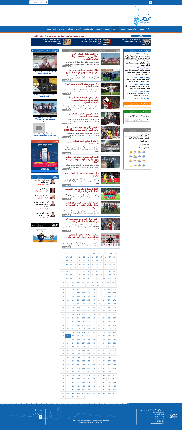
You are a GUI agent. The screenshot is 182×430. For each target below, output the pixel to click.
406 (78, 379)
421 (99, 382)
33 (80, 260)
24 (97, 257)
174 (73, 303)
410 (99, 379)
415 (68, 382)
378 (104, 368)
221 (88, 318)
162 (68, 300)
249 (63, 329)
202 (104, 311)
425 (63, 386)
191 (104, 307)
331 (88, 354)
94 (62, 278)
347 (114, 357)
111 (88, 282)
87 (88, 275)
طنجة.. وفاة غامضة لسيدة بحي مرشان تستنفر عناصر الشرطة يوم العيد (91, 41)
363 (83, 364)
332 (94, 354)
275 (83, 336)
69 (67, 271)
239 (68, 325)
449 (73, 393)
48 (88, 264)
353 (88, 361)
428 (78, 386)
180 (104, 303)
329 (78, 354)
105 (114, 278)
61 (88, 268)
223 (99, 318)
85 (80, 275)
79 (110, 271)
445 (109, 389)
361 (73, 364)
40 (110, 260)
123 (93, 286)
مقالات (55, 177)
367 (104, 364)
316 (68, 350)
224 (104, 318)
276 (88, 336)
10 (94, 253)
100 (89, 278)
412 (109, 379)
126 (108, 286)
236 (109, 321)
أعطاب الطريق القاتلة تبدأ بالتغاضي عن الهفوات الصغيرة (41, 204)
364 (88, 364)
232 (88, 321)
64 (101, 268)
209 (83, 314)
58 (75, 268)
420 (94, 382)
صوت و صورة (52, 50)
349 (68, 361)
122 (88, 286)
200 (94, 311)
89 (97, 275)
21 (84, 257)
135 (99, 289)
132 (83, 289)
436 (63, 389)
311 (99, 346)
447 (63, 393)
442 (94, 389)
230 (78, 321)
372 (73, 368)
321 (94, 350)
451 (83, 393)
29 (62, 260)
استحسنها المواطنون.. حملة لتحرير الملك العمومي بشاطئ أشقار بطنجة (51, 41)
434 (109, 386)
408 (88, 379)
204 (114, 311)
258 (109, 329)
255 (94, 329)
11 (98, 253)
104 (109, 278)
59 (80, 268)
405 (73, 379)
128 (63, 289)
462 (83, 397)
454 (99, 393)
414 (63, 382)
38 (101, 260)
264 (83, 332)
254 (88, 329)
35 (88, 260)
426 (68, 386)
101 (94, 278)
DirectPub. (99, 422)
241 (78, 325)
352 (83, 361)
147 (104, 293)
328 (73, 354)
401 (109, 375)
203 (109, 311)
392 (63, 375)
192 (109, 307)
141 (73, 293)
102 (99, 278)
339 (73, 357)
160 (114, 296)
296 (78, 343)
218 (73, 318)
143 (83, 293)
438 (73, 389)
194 (63, 311)
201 (99, 311)
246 (104, 325)
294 (68, 343)
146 (99, 293)
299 (94, 343)
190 (99, 307)
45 (75, 264)
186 (78, 307)
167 (94, 300)
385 (83, 372)
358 (114, 361)
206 (68, 314)
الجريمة (99, 29)
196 (73, 311)
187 (83, 307)
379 (109, 368)
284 (73, 339)
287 (88, 339)
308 (83, 346)
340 (78, 357)
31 (71, 260)
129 (68, 289)
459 (68, 397)
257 (104, 329)
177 (88, 303)
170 (109, 300)
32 (75, 260)
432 (99, 386)
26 (105, 257)
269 (109, 332)
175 (78, 303)
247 (109, 325)
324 (109, 350)
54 (114, 264)
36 (93, 260)
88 (93, 275)
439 (78, 389)
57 (71, 268)
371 (68, 368)
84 (75, 275)
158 (104, 296)
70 (71, 271)
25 (101, 257)
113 (98, 282)
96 (71, 278)
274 (78, 336)
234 (99, 321)
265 (88, 332)
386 (88, 372)
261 (68, 332)
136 (104, 289)
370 (63, 368)
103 (104, 278)
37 (97, 260)
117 (63, 286)
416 (73, 382)
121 (83, 286)
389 (104, 372)
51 (101, 264)
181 (109, 303)
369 (114, 364)
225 (109, 318)
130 (73, 289)
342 (88, 357)
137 (109, 289)
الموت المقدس (44, 189)
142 (78, 293)
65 (105, 268)
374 (83, 368)
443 (99, 389)
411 (104, 379)
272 (68, 336)
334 (104, 354)
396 (83, 375)
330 (83, 354)
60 (84, 268)
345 (104, 357)
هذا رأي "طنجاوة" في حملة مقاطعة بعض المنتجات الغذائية (45, 72)
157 (99, 296)
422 (104, 382)
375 (88, 368)
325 (114, 350)
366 (99, 364)
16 (62, 257)
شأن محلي (132, 29)
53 (110, 264)
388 (99, 372)
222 (94, 318)
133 (88, 289)
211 (94, 314)
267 (99, 332)
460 (73, 397)
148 (109, 293)
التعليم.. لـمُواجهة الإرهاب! (41, 195)
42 (62, 264)
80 (114, 271)
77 (101, 271)
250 (68, 329)
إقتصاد (107, 29)
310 (94, 346)
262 (73, 332)
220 (83, 318)
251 (73, 329)
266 (94, 332)
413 (114, 379)
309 (88, 346)
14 (111, 253)
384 (78, 372)
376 (94, 368)
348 (63, 361)
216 (63, 318)
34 (84, 260)
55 (62, 268)
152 (73, 296)
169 (104, 300)
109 (78, 282)
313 (109, 346)
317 (73, 350)
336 (114, 354)
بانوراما (70, 29)
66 (110, 268)
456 (109, 393)
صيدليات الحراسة (142, 144)
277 (94, 336)
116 (113, 282)
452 (88, 393)
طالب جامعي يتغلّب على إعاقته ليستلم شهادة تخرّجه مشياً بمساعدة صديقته (45, 134)
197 (78, 311)
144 (88, 293)
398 (94, 375)
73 (84, 271)
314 (114, 346)
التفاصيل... (66, 66)
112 (93, 282)
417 (78, 382)
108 (73, 282)
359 (63, 364)
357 (109, 361)
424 (114, 382)
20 (80, 257)
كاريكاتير (54, 225)
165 (83, 300)
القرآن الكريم (144, 135)
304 (63, 346)
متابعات (62, 29)
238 (63, 325)
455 (104, 393)
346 (109, 357)
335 (109, 354)
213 (104, 314)
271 (63, 336)
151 (68, 296)
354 (94, 361)
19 (75, 257)
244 (94, 325)
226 (114, 318)
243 (88, 325)
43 (67, 264)
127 (114, 286)
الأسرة (78, 29)
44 (71, 264)
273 (73, 336)
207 (73, 314)
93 (114, 275)
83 (71, 275)
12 (102, 253)
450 (78, 393)
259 (114, 329)
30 (67, 260)
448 (68, 393)
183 (63, 307)
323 (104, 350)
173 (68, 303)
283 (68, 339)
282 (63, 339)
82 (67, 275)
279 (104, 336)
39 (105, 260)
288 (94, 339)
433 (104, 386)
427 (73, 386)
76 (97, 271)
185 (73, 307)
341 (83, 357)
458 (63, 397)
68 (62, 271)
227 (63, 321)
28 (114, 257)
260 (63, 332)
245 (99, 325)
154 (83, 296)
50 (97, 264)
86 (84, 275)
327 (68, 354)
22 (88, 257)
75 (93, 271)
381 (63, 372)
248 (114, 325)
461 (78, 397)
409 (94, 379)
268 (104, 332)
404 (68, 379)
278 (99, 336)
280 (109, 336)
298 (88, 343)
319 (83, 350)
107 (68, 282)
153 (78, 296)
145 (94, 293)
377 (99, 368)
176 (83, 303)
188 (88, 307)
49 (93, 264)
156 (94, 296)
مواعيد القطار (144, 141)
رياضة (115, 29)
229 (73, 321)
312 (104, 346)
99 (84, 278)
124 (98, 286)
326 (63, 354)
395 (78, 375)
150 (63, 296)
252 (78, 329)
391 (114, 372)
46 (80, 264)
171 (114, 300)
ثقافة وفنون (88, 29)
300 (99, 343)
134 (94, 289)
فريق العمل (51, 29)
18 (71, 257)
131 (78, 289)
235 (104, 321)
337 (63, 357)
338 (68, 357)
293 (63, 343)
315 (63, 350)
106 (63, 282)
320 (88, 350)
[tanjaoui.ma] (142, 16)
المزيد (33, 50)
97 (75, 278)
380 (114, 368)
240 (73, 325)
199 (88, 311)
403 (63, 379)
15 (115, 253)
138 (114, 289)
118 (68, 286)
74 (88, 271)
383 (73, 372)
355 (99, 361)
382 (68, 372)
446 (114, 389)
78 (105, 271)
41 (114, 260)
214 (109, 314)
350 (73, 361)
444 (104, 389)
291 (109, 339)
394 (73, 375)
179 (99, 303)
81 (62, 275)
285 (78, 339)
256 (99, 329)
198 (83, 311)
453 (94, 393)
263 (78, 332)
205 (63, 314)
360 (68, 364)
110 (83, 282)
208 (78, 314)
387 (94, 372)
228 (68, 321)
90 (101, 275)
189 (94, 307)
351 (78, 361)
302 (109, 343)
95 (67, 278)
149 (114, 293)
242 (83, 325)
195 (68, 311)
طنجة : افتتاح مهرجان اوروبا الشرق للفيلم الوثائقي (45, 95)
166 (88, 300)
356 (104, 361)
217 (68, 318)
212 (99, 314)
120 (77, 286)
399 (99, 375)
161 (63, 300)
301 (104, 343)
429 (83, 386)
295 (73, 343)
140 (68, 293)
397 (88, 375)
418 (83, 382)
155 (88, 296)
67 (114, 268)
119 (73, 286)
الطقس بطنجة (143, 148)
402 (114, 375)
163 (73, 300)
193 (114, 307)
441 (88, 389)
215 (114, 314)
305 (68, 346)
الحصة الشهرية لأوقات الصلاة (138, 138)
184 (68, 307)
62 (93, 268)
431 (94, 386)
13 (106, 253)
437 (68, 389)
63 (97, 268)
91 (105, 275)
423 (109, 382)
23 (93, 257)
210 (88, 314)
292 (114, 339)
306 (73, 346)
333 (99, 354)
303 (114, 343)
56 (67, 268)
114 (103, 282)
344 (99, 357)
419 (88, 382)
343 (94, 357)
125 (103, 286)
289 (99, 339)
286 (83, 339)
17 (67, 257)
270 (114, 332)
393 (68, 375)
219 (78, 318)
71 (75, 271)
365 (94, 364)
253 (83, 329)
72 (80, 271)
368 (109, 364)
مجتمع (123, 29)
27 (110, 257)
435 (114, 386)
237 (114, 321)
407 (83, 379)
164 (78, 300)
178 (94, 303)
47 (84, 264)
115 (108, 282)
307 (78, 346)
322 (99, 350)
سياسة (142, 29)
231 (83, 321)
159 (109, 296)
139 (63, 293)
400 (104, 375)
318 (78, 350)
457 (114, 393)
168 (99, 300)
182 (114, 303)
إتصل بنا (38, 410)
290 (104, 339)
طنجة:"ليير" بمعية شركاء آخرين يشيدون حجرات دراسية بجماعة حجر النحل (45, 119)
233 (94, 321)
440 (83, 389)
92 (110, 275)
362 (78, 364)
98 (80, 278)
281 (114, 336)
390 (109, 372)
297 (83, 343)
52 (105, 264)
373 (78, 368)
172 (63, 303)
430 (88, 386)
